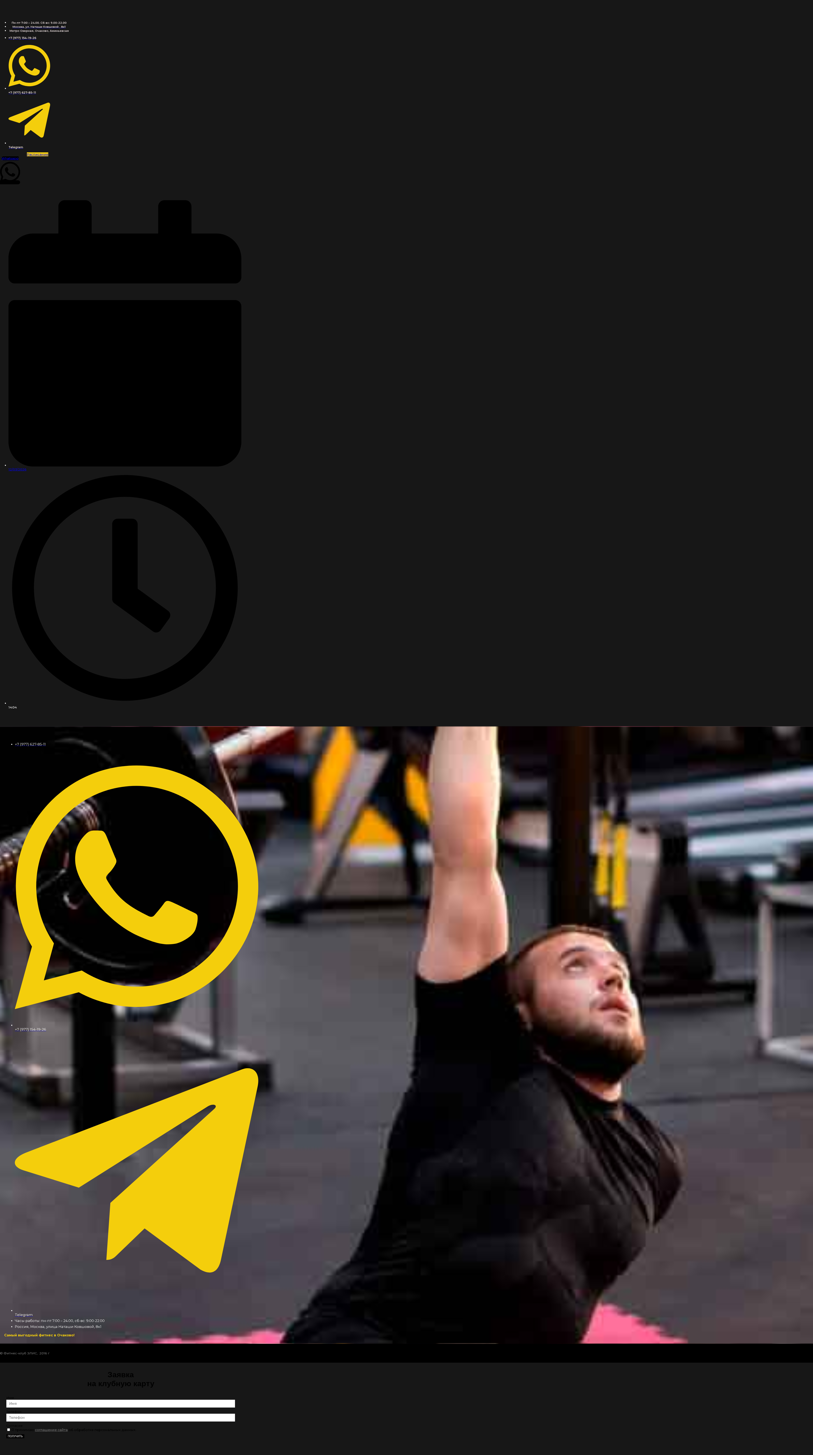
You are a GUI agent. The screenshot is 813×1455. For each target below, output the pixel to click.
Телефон (14, 1412)
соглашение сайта (51, 1430)
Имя (10, 1398)
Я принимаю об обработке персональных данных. (73, 1430)
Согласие (14, 1426)
